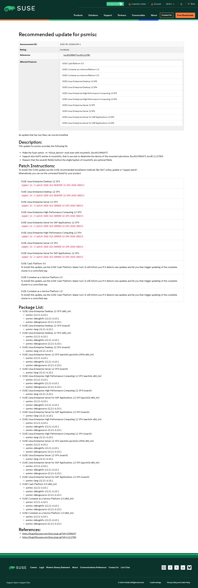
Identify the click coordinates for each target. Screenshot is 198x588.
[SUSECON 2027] (115, 4)
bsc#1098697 (70, 55)
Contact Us (167, 15)
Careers (33, 567)
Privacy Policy (172, 582)
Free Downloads (185, 15)
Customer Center (139, 4)
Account (157, 4)
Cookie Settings (155, 582)
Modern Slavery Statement (58, 567)
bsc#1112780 (83, 55)
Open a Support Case (22, 583)
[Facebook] (170, 567)
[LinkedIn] (183, 567)
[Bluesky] (189, 567)
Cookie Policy (185, 582)
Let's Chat (125, 567)
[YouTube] (164, 567)
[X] (176, 567)
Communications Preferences (93, 567)
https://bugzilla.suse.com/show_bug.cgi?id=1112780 (49, 537)
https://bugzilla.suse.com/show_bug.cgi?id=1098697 (49, 533)
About (75, 567)
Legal (41, 567)
